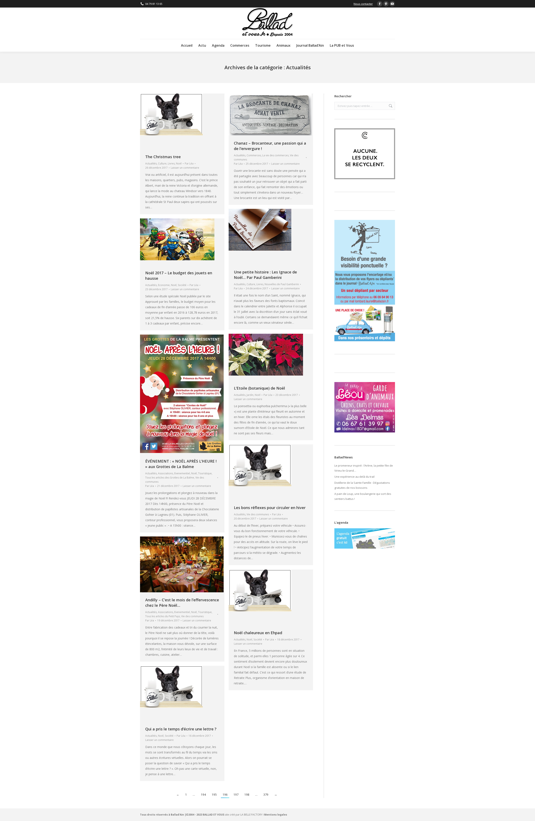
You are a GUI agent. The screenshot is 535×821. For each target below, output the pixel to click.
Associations (165, 473)
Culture (162, 163)
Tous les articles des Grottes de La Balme (169, 477)
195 (214, 795)
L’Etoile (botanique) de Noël (259, 388)
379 (265, 795)
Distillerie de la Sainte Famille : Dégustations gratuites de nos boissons (362, 485)
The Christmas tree (163, 156)
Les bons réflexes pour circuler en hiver (270, 507)
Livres (171, 163)
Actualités (151, 163)
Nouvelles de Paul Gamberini (282, 284)
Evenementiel (182, 473)
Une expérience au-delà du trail (354, 476)
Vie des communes (258, 514)
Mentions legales (275, 814)
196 (225, 795)
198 (246, 795)
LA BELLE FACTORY (251, 814)
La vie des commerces (275, 155)
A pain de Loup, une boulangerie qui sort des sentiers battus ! (362, 496)
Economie (164, 285)
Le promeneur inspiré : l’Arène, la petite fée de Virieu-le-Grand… (363, 468)
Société (182, 285)
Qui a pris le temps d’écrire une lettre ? (181, 728)
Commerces (254, 155)
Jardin (250, 395)
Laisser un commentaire (185, 167)
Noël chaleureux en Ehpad (258, 632)
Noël (179, 163)
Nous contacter (363, 4)
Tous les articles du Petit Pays (162, 616)
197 (235, 795)
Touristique (205, 473)
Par (189, 163)
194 (203, 795)
